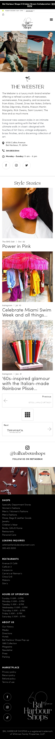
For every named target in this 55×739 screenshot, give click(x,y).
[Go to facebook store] (6, 165)
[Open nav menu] (51, 19)
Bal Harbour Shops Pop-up (15, 640)
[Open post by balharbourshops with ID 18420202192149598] (14, 481)
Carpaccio (7, 570)
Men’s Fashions (9, 514)
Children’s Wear (10, 524)
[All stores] (27, 415)
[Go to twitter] (7, 717)
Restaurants (8, 531)
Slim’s (5, 583)
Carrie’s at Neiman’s (12, 573)
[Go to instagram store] (16, 165)
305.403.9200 (9, 548)
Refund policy (9, 678)
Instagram (7, 305)
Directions (7, 633)
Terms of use (8, 682)
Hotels (5, 636)
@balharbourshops (27, 453)
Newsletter (7, 650)
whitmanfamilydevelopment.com (18, 544)
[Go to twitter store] (27, 165)
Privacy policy (9, 672)
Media (5, 630)
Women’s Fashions (11, 508)
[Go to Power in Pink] (27, 189)
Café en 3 (7, 566)
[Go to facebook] (7, 697)
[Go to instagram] (7, 707)
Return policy (8, 675)
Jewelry (5, 521)
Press (4, 653)
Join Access (29, 11)
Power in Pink (16, 246)
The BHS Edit (8, 241)
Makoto (6, 580)
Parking (6, 656)
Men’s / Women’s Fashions (15, 511)
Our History (8, 626)
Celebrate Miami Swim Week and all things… (26, 312)
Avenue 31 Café (9, 563)
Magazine (7, 646)
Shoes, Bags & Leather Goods (16, 518)
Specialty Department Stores (16, 504)
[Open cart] (3, 14)
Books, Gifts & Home (12, 528)
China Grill (7, 576)
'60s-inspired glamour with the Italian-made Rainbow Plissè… (26, 383)
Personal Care (9, 534)
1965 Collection (9, 643)
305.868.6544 (12, 150)
